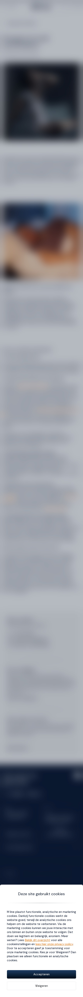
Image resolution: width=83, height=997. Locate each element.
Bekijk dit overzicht (37, 940)
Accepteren (41, 974)
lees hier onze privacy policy (54, 944)
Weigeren (41, 986)
